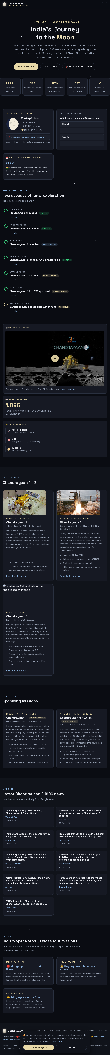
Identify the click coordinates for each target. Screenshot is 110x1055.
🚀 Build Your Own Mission (79, 66)
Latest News (50, 66)
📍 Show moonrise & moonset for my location (27, 137)
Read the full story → (16, 576)
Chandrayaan (16, 1030)
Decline (71, 1047)
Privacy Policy (54, 1030)
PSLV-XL (65, 137)
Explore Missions (26, 66)
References (102, 1030)
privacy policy (56, 1041)
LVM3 (64, 130)
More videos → (68, 389)
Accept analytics (39, 1047)
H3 (63, 143)
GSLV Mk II (66, 124)
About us (41, 1030)
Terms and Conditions (72, 1030)
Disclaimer (89, 1030)
